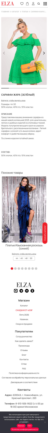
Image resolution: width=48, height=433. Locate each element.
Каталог (15, 11)
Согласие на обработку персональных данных (24, 377)
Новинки (24, 319)
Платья (25, 11)
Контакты (24, 359)
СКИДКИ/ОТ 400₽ (24, 310)
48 (26, 258)
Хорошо (21, 426)
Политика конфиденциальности (24, 373)
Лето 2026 (24, 314)
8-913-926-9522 (24, 403)
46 (21, 258)
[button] (12, 268)
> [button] (44, 52)
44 (17, 258)
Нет (29, 426)
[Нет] (45, 422)
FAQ (24, 368)
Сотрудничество (24, 336)
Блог (24, 354)
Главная (5, 11)
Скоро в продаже (24, 323)
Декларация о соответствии (24, 382)
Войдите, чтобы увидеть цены (13, 100)
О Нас (24, 364)
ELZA (24, 284)
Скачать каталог (44, 233)
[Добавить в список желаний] (42, 180)
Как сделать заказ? (24, 341)
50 (31, 258)
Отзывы (24, 350)
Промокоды (24, 345)
